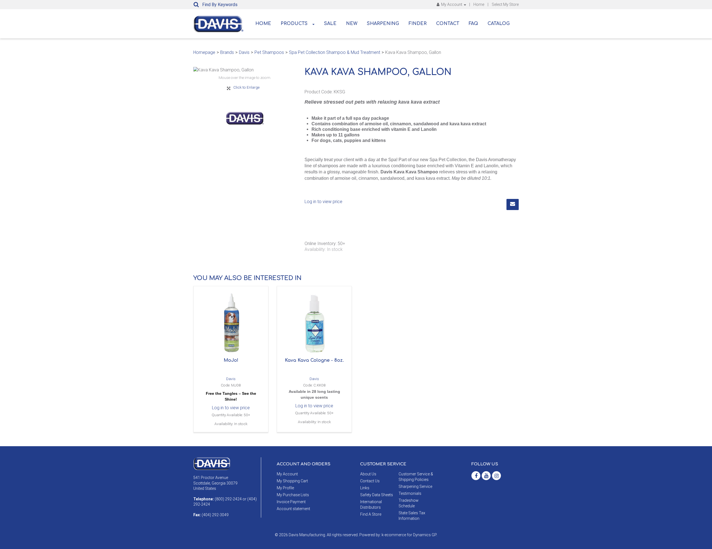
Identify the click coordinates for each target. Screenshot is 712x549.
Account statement (293, 508)
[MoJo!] (231, 323)
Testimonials (410, 493)
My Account (451, 4)
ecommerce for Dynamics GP (410, 535)
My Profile (285, 488)
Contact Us (370, 481)
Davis (244, 52)
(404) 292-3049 (215, 515)
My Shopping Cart (292, 481)
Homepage (204, 52)
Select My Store (505, 4)
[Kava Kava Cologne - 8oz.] (314, 323)
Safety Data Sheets (376, 495)
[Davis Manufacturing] (218, 24)
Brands (227, 52)
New (351, 23)
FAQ (473, 23)
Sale (330, 23)
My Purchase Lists (293, 495)
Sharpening (383, 23)
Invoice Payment (291, 502)
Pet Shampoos (269, 52)
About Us (368, 474)
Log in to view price (323, 201)
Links (364, 488)
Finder (418, 23)
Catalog (499, 23)
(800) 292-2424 (228, 499)
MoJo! (231, 360)
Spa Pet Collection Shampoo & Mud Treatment (334, 52)
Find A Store (370, 514)
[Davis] (211, 463)
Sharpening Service (415, 486)
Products (294, 23)
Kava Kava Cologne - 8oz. (314, 360)
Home (478, 4)
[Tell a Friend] (512, 204)
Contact (447, 23)
